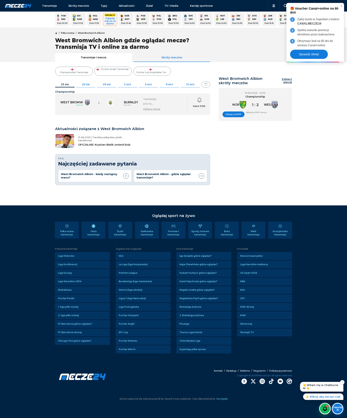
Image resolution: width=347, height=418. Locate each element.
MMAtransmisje (253, 233)
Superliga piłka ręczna (192, 349)
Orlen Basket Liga (189, 340)
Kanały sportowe (201, 5)
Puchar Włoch (127, 349)
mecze (18, 6)
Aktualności (126, 5)
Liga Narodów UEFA (69, 281)
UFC (242, 298)
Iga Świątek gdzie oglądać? (195, 256)
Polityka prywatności (280, 370)
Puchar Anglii (127, 323)
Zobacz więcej (287, 81)
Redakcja (231, 370)
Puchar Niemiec (128, 340)
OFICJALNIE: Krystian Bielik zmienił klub (104, 144)
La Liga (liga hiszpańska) (133, 264)
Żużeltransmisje (120, 233)
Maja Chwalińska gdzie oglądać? (198, 264)
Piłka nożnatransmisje (67, 233)
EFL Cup (123, 332)
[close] (341, 5)
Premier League (128, 273)
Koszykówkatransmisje (280, 233)
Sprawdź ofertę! (309, 54)
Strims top (246, 323)
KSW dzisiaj (247, 306)
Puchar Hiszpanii (129, 315)
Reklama (245, 370)
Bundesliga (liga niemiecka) (135, 281)
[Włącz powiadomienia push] (325, 408)
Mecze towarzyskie (251, 256)
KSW (243, 315)
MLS (121, 256)
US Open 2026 (248, 273)
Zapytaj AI (337, 408)
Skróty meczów (78, 5)
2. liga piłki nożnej (68, 315)
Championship (65, 91)
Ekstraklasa (65, 289)
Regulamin (259, 370)
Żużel (149, 5)
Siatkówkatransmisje (147, 233)
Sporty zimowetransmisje (200, 233)
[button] (273, 6)
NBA (242, 281)
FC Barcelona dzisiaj (70, 332)
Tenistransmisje (93, 233)
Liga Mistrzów (66, 256)
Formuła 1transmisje (173, 233)
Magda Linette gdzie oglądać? (197, 289)
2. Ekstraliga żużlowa (191, 315)
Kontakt (218, 370)
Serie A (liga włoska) (130, 289)
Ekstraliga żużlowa (190, 306)
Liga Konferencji (67, 264)
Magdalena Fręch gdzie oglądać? (198, 298)
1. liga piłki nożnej (68, 306)
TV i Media (171, 5)
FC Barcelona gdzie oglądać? (75, 323)
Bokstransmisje (227, 233)
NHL (242, 289)
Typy (104, 5)
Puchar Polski (66, 298)
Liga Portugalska (129, 306)
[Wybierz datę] (206, 84)
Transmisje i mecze (93, 57)
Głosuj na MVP (233, 114)
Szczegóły (222, 398)
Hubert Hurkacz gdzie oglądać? (198, 273)
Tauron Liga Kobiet (190, 332)
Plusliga (184, 323)
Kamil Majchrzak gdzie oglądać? (198, 281)
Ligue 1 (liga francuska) (132, 298)
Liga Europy (65, 273)
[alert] (315, 33)
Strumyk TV (247, 332)
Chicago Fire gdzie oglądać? (74, 340)
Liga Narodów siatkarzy (254, 264)
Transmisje (49, 5)
